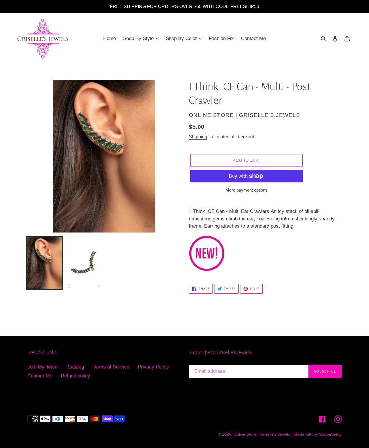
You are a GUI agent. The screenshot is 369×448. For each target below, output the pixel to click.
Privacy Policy (153, 367)
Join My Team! (43, 367)
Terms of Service (111, 367)
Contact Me (39, 376)
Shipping (198, 136)
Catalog (75, 367)
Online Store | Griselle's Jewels (262, 434)
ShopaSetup (330, 434)
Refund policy (75, 376)
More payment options (246, 190)
